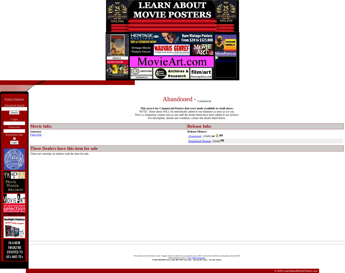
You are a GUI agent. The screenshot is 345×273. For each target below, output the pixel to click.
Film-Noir (36, 134)
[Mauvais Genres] (171, 54)
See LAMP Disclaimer (196, 258)
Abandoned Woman (199, 141)
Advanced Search (14, 105)
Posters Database (14, 99)
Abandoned (194, 136)
